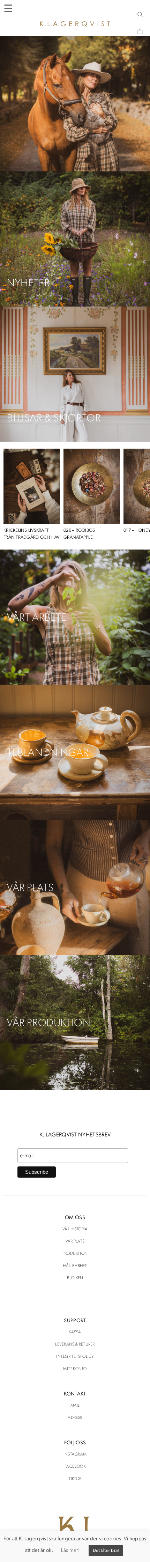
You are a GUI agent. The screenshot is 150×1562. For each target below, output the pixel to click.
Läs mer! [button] (70, 1550)
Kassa (75, 1332)
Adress (75, 1418)
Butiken (75, 1278)
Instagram (75, 1454)
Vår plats (75, 1241)
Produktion (75, 1254)
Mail (75, 1405)
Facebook (75, 1467)
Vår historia (75, 1229)
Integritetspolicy (74, 1357)
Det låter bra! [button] (106, 1550)
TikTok (75, 1479)
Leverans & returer (75, 1344)
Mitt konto (75, 1369)
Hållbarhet (75, 1266)
